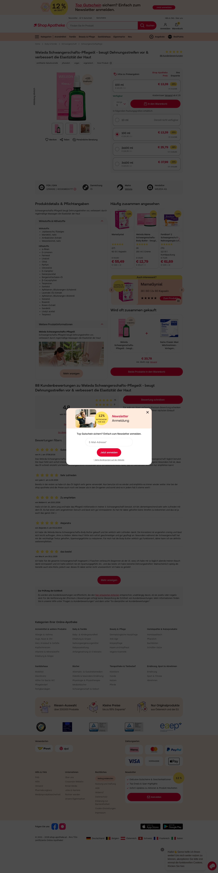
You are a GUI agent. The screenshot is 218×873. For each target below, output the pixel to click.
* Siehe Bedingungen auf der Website (109, 460)
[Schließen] (147, 412)
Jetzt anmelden (109, 452)
